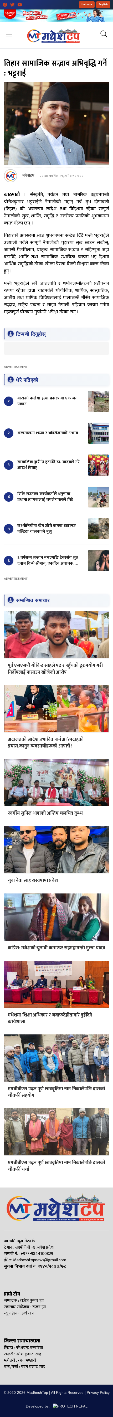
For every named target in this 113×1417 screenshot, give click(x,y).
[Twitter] (12, 4)
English (103, 4)
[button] (9, 34)
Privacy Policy (98, 1392)
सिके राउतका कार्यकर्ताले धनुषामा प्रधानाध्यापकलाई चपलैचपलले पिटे (45, 496)
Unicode (86, 4)
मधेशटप (28, 176)
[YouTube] (19, 4)
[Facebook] (5, 4)
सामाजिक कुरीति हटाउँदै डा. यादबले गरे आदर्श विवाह (48, 464)
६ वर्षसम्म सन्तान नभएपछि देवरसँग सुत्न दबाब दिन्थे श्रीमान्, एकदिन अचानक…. (47, 560)
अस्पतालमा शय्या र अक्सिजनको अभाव (47, 433)
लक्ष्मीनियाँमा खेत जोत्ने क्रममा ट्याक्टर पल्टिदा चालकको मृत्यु (46, 528)
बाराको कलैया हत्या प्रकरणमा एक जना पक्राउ (48, 401)
